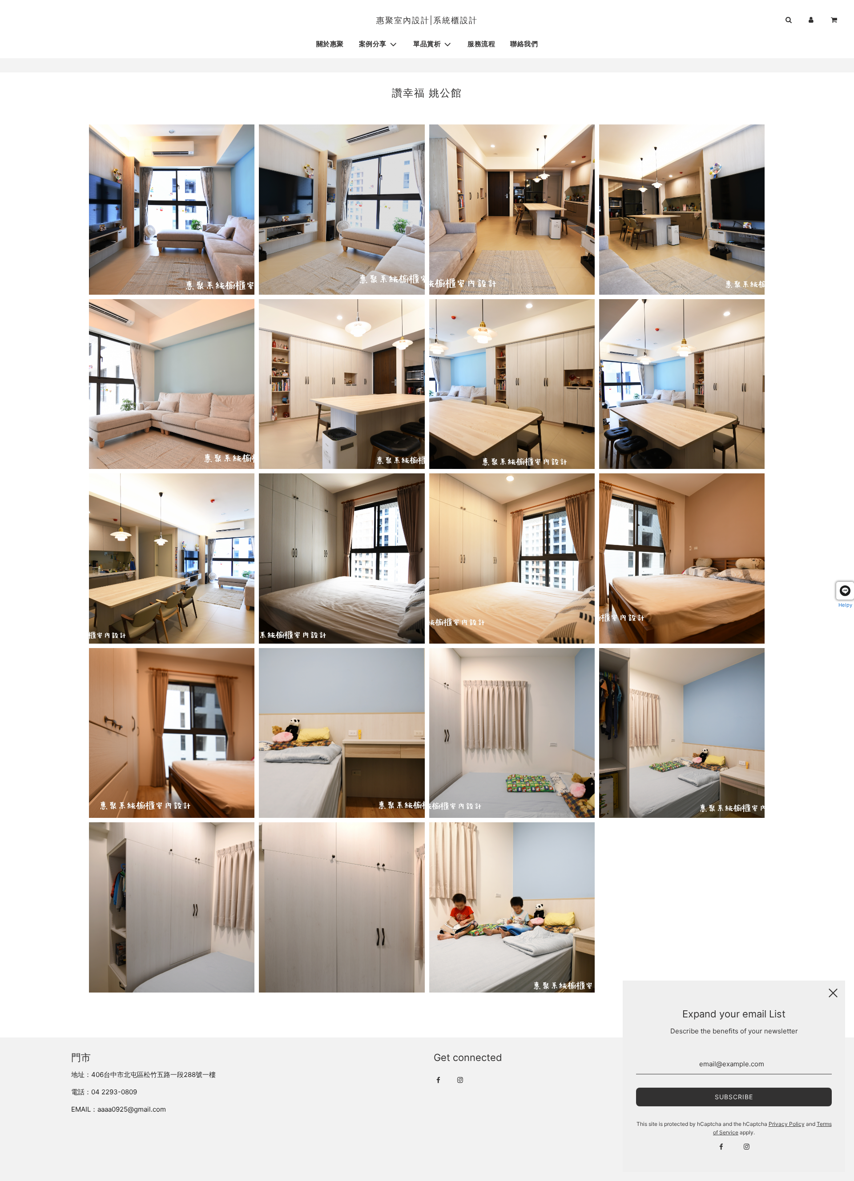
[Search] (788, 20)
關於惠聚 (330, 44)
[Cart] (834, 20)
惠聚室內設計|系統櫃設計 (427, 20)
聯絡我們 (524, 44)
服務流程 (481, 44)
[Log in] (811, 20)
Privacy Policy (787, 1124)
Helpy (845, 605)
